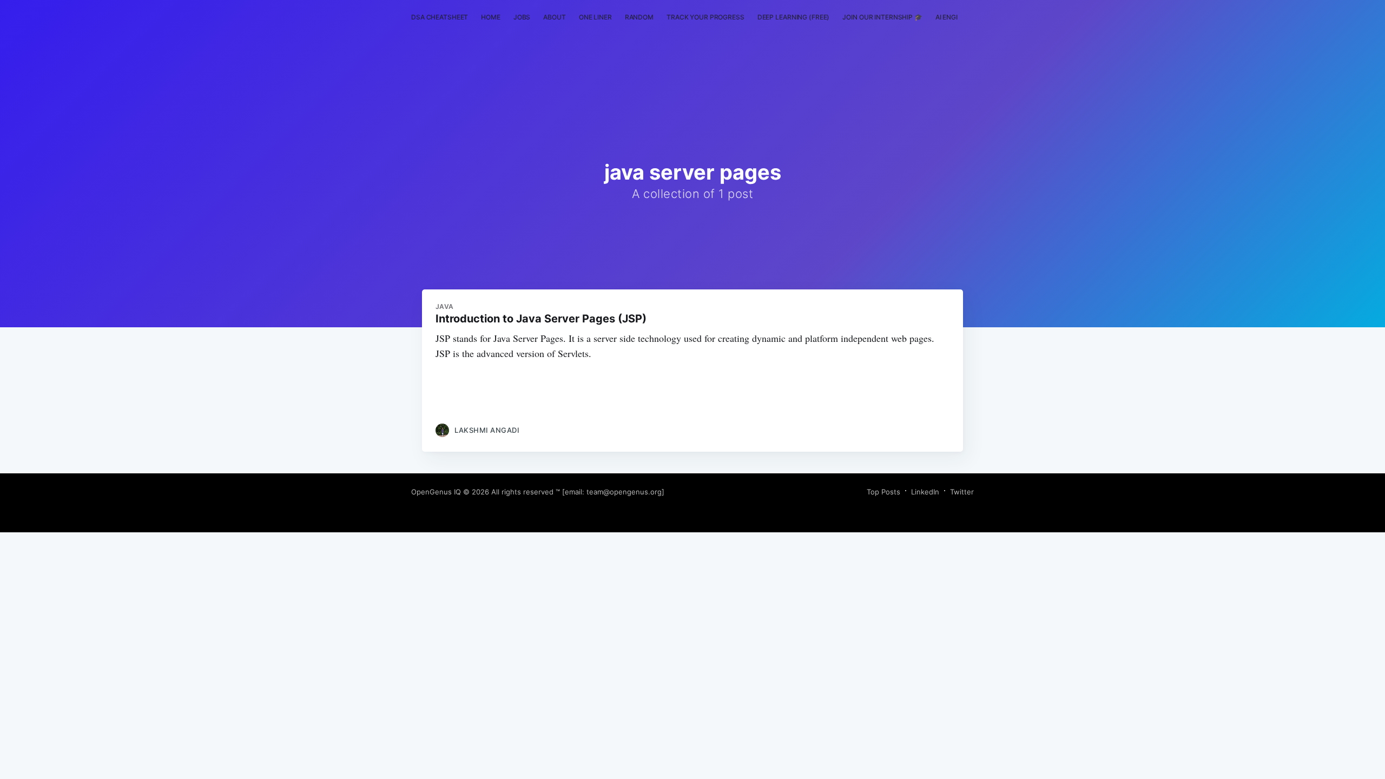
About (554, 17)
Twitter (962, 491)
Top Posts (883, 491)
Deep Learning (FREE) (793, 17)
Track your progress (705, 17)
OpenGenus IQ (436, 491)
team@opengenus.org (624, 491)
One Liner (595, 17)
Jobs (522, 17)
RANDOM (639, 17)
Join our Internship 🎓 (882, 17)
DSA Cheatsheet (439, 17)
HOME (490, 17)
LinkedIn (925, 491)
